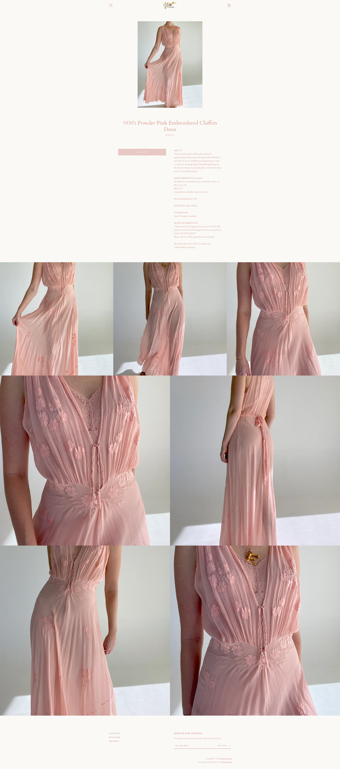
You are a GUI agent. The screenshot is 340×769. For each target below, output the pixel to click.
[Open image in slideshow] (170, 64)
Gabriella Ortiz (226, 762)
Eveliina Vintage (226, 758)
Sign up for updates (188, 733)
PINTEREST (114, 741)
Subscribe (222, 746)
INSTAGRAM (114, 737)
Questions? (115, 733)
